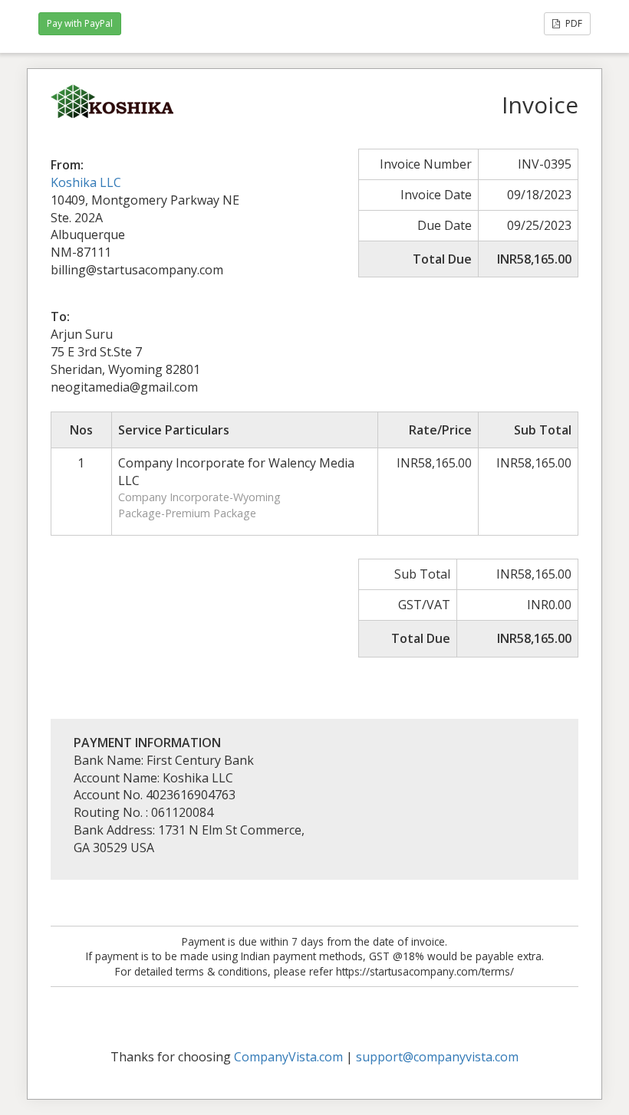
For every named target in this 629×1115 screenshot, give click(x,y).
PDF (572, 23)
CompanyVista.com (288, 1056)
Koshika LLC (86, 182)
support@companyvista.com (437, 1056)
